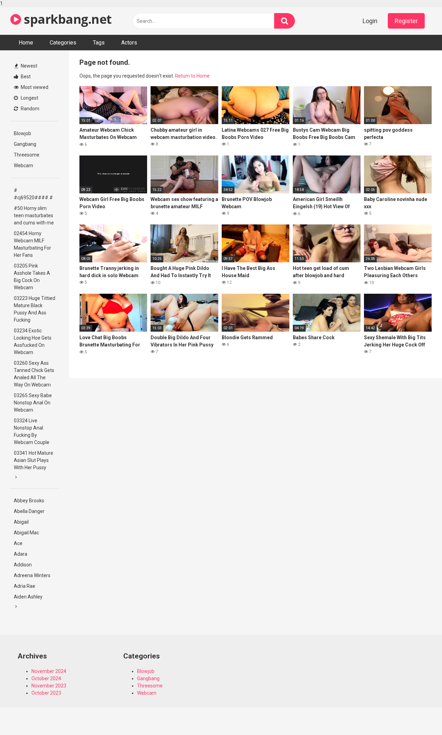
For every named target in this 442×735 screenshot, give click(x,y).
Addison (23, 564)
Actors (129, 42)
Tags (99, 42)
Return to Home (192, 76)
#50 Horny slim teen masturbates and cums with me (34, 215)
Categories (63, 42)
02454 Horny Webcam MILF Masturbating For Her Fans (32, 244)
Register (406, 20)
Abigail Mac (26, 532)
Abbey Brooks (29, 500)
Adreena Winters (32, 575)
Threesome (26, 155)
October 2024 (46, 678)
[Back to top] (419, 715)
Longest (29, 98)
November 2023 (48, 685)
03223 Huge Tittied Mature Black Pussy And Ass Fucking (34, 309)
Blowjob (22, 133)
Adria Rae (24, 586)
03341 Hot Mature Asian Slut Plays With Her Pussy (33, 460)
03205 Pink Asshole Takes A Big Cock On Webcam (32, 276)
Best (25, 76)
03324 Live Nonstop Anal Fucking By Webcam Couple (31, 431)
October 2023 (46, 693)
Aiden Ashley (28, 597)
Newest (28, 66)
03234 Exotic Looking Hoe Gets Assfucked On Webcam (32, 341)
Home (26, 42)
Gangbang (25, 144)
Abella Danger (29, 511)
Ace (18, 543)
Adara (20, 554)
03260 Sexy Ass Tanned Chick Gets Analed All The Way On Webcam (34, 373)
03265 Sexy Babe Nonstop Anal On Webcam (33, 403)
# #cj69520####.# (33, 194)
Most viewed (34, 87)
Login (370, 20)
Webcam (23, 165)
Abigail (21, 522)
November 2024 (48, 671)
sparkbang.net (66, 19)
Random (29, 108)
